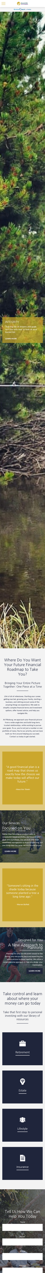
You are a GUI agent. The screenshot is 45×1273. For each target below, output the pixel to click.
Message (22, 1266)
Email (22, 1237)
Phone (22, 1251)
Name (22, 1222)
